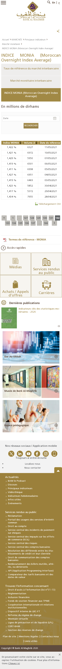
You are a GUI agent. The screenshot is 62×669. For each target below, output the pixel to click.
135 (20, 223)
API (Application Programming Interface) (31, 571)
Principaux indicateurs (34, 39)
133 (8, 223)
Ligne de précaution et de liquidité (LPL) (30, 622)
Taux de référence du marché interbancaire (31, 68)
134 (14, 223)
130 (45, 218)
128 (32, 218)
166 (46, 223)
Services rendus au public (21, 512)
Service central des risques (22, 543)
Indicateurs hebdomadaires (23, 496)
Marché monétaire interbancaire (31, 81)
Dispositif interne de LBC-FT (24, 611)
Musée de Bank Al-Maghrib (20, 390)
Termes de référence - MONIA (27, 239)
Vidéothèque (15, 492)
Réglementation (17, 593)
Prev (58, 326)
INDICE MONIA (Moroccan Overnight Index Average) (31, 95)
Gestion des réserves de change (25, 630)
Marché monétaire (11, 44)
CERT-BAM (14, 626)
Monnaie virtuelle (18, 619)
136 (27, 223)
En (53, 2)
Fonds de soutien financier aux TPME (29, 601)
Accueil (5, 39)
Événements (15, 503)
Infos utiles (14, 499)
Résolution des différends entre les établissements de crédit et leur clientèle (31, 552)
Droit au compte (17, 526)
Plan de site (9, 636)
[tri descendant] (20, 143)
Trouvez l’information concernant (27, 586)
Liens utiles (31, 641)
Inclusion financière (19, 597)
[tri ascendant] (20, 142)
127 (26, 218)
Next (59, 326)
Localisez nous (32, 464)
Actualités (12, 477)
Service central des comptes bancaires (29, 547)
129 (38, 218)
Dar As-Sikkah (12, 356)
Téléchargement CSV (49, 204)
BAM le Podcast (17, 481)
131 (51, 218)
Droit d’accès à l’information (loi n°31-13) (31, 590)
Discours (12, 485)
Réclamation (15, 516)
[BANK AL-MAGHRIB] (31, 11)
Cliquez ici (14, 663)
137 (33, 223)
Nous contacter (32, 468)
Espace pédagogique (16, 425)
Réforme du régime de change (24, 615)
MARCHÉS (17, 39)
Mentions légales (28, 636)
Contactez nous (50, 636)
